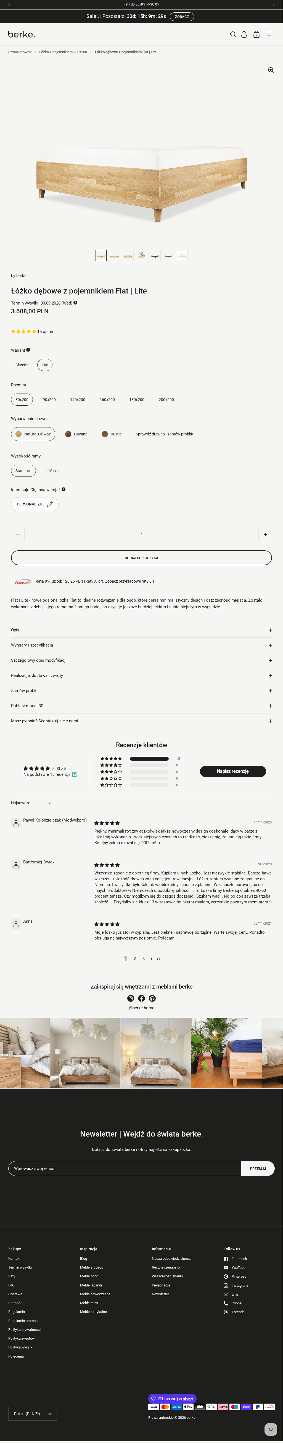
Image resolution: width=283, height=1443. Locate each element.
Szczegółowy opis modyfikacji (39, 660)
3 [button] (143, 958)
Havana (81, 434)
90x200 (49, 399)
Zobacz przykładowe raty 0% (129, 581)
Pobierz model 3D (27, 705)
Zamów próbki (24, 690)
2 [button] (135, 958)
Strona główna (19, 52)
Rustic (116, 434)
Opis (15, 630)
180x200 (136, 399)
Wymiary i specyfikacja (32, 645)
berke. (22, 275)
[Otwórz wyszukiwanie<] (233, 34)
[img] (107, 823)
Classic (21, 365)
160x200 (107, 399)
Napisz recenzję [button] (233, 771)
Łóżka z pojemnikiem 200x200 (63, 52)
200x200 (166, 399)
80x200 (21, 399)
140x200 (77, 399)
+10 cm (52, 471)
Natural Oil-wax (37, 434)
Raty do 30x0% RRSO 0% (141, 4)
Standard (23, 471)
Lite (45, 365)
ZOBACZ (182, 17)
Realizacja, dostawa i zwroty (37, 675)
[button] (24, 331)
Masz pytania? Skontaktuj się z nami (44, 720)
